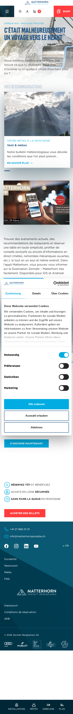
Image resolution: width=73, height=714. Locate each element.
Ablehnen (37, 427)
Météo (34, 709)
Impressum (11, 605)
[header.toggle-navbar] (7, 11)
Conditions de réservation (20, 612)
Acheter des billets (25, 513)
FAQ (7, 578)
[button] (20, 11)
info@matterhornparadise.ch (27, 536)
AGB (7, 618)
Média (8, 572)
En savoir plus (18, 163)
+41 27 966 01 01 (20, 529)
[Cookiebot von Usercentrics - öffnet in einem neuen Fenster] (53, 283)
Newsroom (11, 565)
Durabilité (10, 559)
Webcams (48, 709)
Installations (16, 709)
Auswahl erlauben (36, 415)
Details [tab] (36, 293)
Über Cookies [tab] (59, 293)
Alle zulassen (36, 404)
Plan (62, 709)
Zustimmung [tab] (13, 293)
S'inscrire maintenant (26, 443)
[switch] (64, 366)
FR (67, 545)
